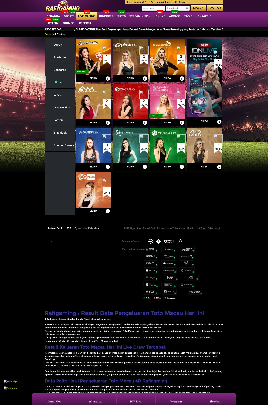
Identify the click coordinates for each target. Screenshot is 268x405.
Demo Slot (54, 401)
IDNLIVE (160, 15)
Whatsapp (95, 401)
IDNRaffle (204, 15)
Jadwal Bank (55, 228)
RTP (68, 228)
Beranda (53, 15)
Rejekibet (59, 374)
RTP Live (135, 401)
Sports (69, 15)
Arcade (174, 15)
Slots (121, 15)
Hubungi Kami (162, 2)
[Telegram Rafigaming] (10, 393)
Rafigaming (51, 337)
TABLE (188, 15)
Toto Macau (90, 352)
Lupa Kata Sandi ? (136, 2)
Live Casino (86, 15)
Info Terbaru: (54, 29)
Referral (86, 23)
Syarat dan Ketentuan (87, 228)
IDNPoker (106, 15)
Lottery (52, 23)
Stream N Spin (140, 15)
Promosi (68, 23)
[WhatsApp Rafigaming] (11, 386)
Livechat (215, 401)
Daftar (215, 8)
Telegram (176, 401)
